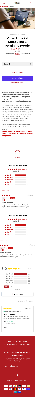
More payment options (17, 82)
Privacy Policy (25, 344)
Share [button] (7, 328)
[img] (6, 195)
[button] (4, 7)
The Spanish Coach (22, 380)
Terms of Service (10, 344)
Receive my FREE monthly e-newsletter (17, 353)
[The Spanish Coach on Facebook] (17, 375)
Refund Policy (21, 341)
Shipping (17, 54)
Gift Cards (17, 347)
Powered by (26, 301)
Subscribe (25, 365)
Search (11, 341)
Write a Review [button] (18, 294)
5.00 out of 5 (22, 169)
